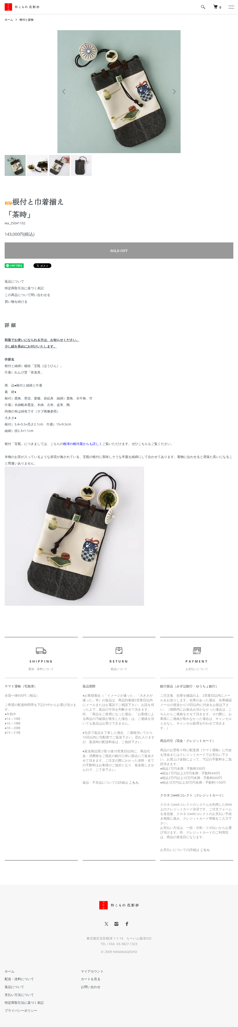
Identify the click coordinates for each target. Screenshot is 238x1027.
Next (173, 91)
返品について (14, 281)
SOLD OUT (119, 250)
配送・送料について (19, 979)
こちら (134, 782)
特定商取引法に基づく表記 (24, 288)
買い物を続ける (16, 301)
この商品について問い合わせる (27, 295)
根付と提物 (26, 20)
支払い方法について (19, 994)
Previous (64, 91)
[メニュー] (231, 7)
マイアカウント (92, 971)
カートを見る (90, 979)
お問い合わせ (90, 987)
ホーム (9, 20)
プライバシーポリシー (21, 1010)
